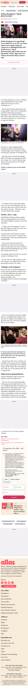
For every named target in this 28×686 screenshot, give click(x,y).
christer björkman (20, 524)
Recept (12, 668)
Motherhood (18, 668)
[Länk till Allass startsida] (6, 2)
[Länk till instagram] (5, 582)
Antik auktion (6, 660)
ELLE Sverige (4, 675)
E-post (5, 492)
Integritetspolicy (7, 607)
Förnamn (6, 487)
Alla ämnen (5, 596)
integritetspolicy (20, 467)
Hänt (10, 667)
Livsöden (4, 620)
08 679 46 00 (23, 684)
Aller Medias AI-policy (8, 610)
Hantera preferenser (8, 604)
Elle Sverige (5, 667)
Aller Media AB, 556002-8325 (17, 682)
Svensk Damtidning (17, 667)
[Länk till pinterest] (12, 582)
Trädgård (11, 6)
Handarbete (5, 628)
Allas (6, 479)
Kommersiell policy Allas (9, 613)
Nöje (2, 634)
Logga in (22, 2)
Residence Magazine (14, 670)
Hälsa (3, 622)
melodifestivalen (6, 19)
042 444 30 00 (21, 680)
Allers (3, 651)
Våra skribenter (6, 599)
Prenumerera (14, 2)
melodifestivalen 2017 (8, 521)
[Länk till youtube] (9, 582)
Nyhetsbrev (5, 593)
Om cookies (5, 602)
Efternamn (18, 487)
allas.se (25, 681)
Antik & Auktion (15, 479)
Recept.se (8, 482)
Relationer (20, 6)
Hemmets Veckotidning (9, 654)
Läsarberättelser (11, 10)
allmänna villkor (13, 474)
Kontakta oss (5, 640)
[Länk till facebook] (2, 582)
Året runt (4, 657)
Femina (24, 667)
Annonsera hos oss (7, 643)
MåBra (8, 668)
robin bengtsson (21, 521)
